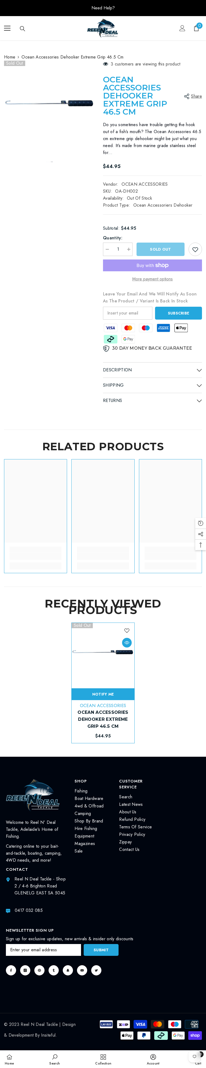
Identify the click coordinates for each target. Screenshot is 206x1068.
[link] (35, 556)
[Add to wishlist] (195, 249)
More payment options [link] (152, 279)
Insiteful (48, 1035)
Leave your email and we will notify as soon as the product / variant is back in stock (150, 297)
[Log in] (182, 28)
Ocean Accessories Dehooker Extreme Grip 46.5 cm (103, 719)
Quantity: (112, 238)
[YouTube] (82, 970)
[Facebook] (11, 970)
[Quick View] (127, 643)
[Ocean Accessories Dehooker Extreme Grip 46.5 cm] (103, 654)
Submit (101, 950)
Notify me (103, 694)
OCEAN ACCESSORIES (145, 184)
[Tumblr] (54, 970)
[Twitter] (96, 970)
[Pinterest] (39, 970)
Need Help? (103, 8)
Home (9, 57)
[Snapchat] (68, 970)
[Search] (22, 28)
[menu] (7, 28)
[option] (103, 8)
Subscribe (178, 313)
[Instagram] (25, 970)
